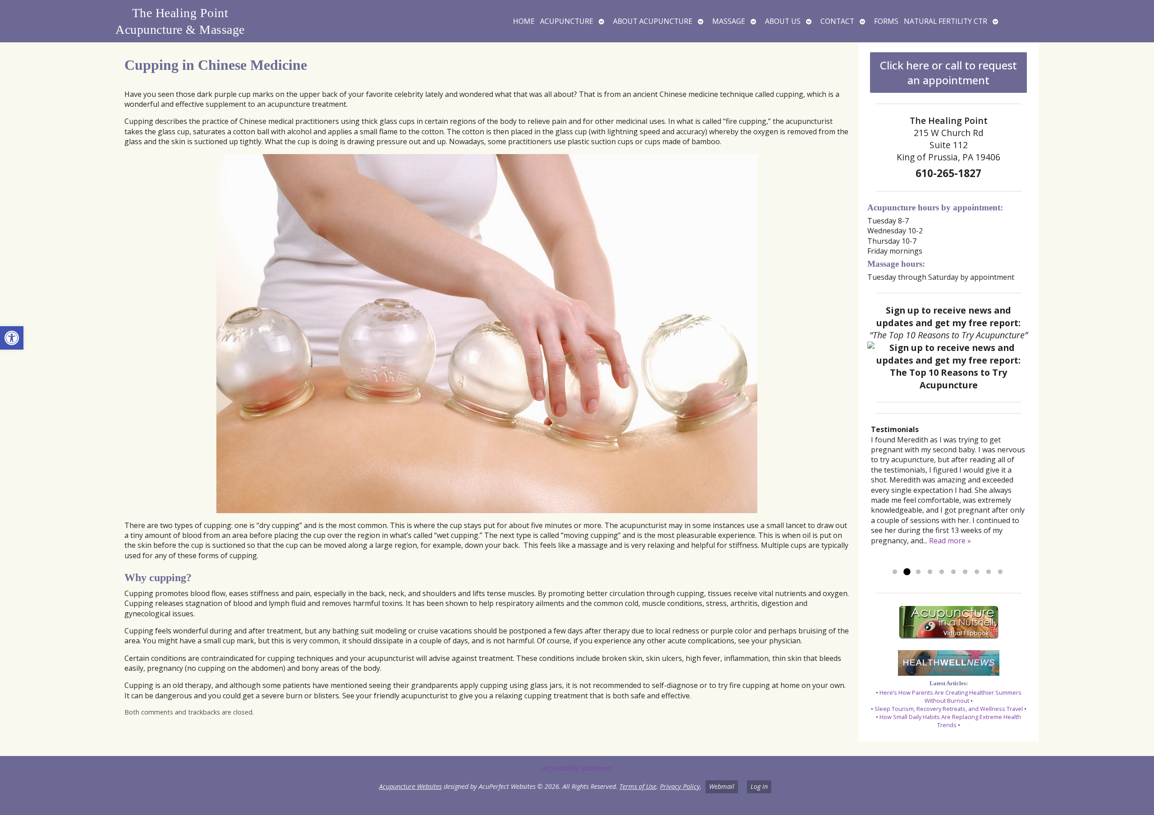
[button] (11, 338)
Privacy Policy (680, 786)
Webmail (721, 786)
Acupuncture (566, 21)
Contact (837, 21)
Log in (759, 786)
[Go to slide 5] (941, 572)
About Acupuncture (652, 21)
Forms (886, 21)
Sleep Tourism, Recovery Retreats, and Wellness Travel (949, 709)
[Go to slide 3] (918, 572)
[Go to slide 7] (965, 572)
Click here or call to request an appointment (948, 72)
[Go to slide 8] (976, 572)
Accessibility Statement (577, 768)
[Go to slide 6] (953, 572)
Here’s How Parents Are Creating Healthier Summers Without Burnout (950, 696)
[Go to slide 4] (929, 572)
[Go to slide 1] (894, 572)
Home (524, 21)
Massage (728, 21)
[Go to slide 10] (1000, 572)
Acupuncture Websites (410, 786)
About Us (783, 21)
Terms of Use (637, 786)
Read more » (950, 541)
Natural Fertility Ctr (945, 21)
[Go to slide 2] (906, 572)
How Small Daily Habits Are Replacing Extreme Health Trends (950, 721)
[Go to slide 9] (988, 572)
